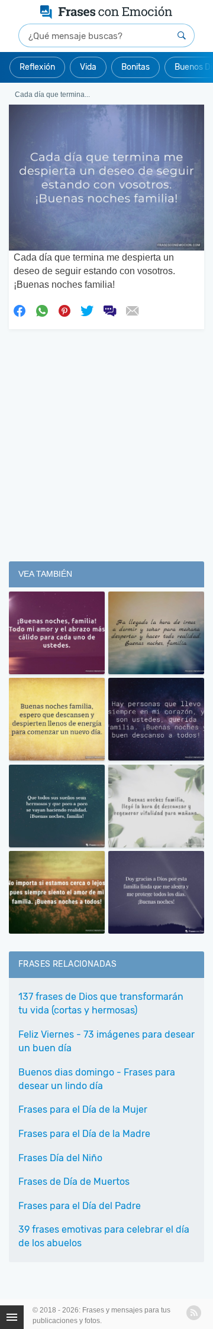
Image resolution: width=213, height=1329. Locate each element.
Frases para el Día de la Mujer (82, 1109)
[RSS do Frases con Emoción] (193, 1312)
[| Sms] (109, 310)
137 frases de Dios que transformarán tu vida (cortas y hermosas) (100, 1003)
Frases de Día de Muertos (74, 1181)
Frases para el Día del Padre (79, 1205)
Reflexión (37, 67)
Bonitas (135, 67)
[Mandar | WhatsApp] (42, 310)
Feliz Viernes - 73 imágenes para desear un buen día (106, 1041)
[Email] (132, 310)
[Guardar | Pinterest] (64, 310)
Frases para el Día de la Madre (84, 1133)
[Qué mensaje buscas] (181, 35)
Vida (88, 67)
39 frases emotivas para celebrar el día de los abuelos (103, 1236)
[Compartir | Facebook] (19, 310)
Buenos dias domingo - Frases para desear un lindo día (96, 1079)
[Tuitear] (87, 310)
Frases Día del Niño (60, 1158)
